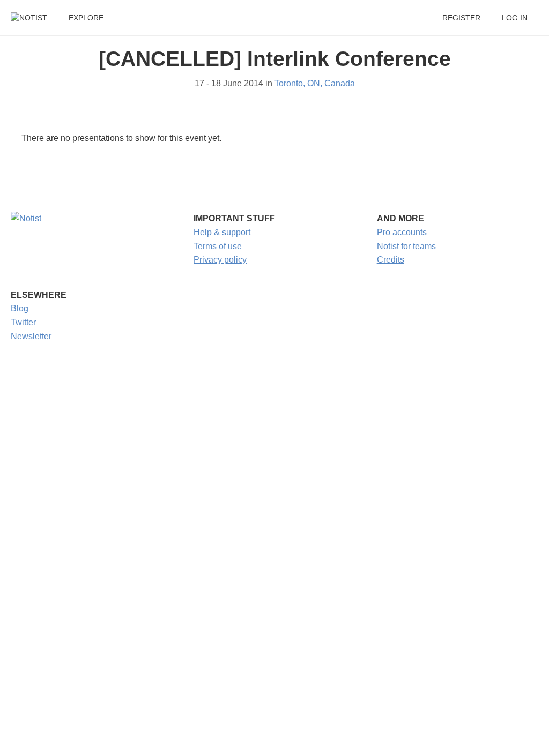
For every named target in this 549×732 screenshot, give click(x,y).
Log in (515, 18)
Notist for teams (406, 246)
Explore (86, 18)
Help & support (222, 232)
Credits (390, 259)
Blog (19, 308)
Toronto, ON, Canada (314, 83)
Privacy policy (220, 259)
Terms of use (218, 246)
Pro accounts (402, 232)
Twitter (23, 322)
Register (461, 18)
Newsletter (31, 336)
